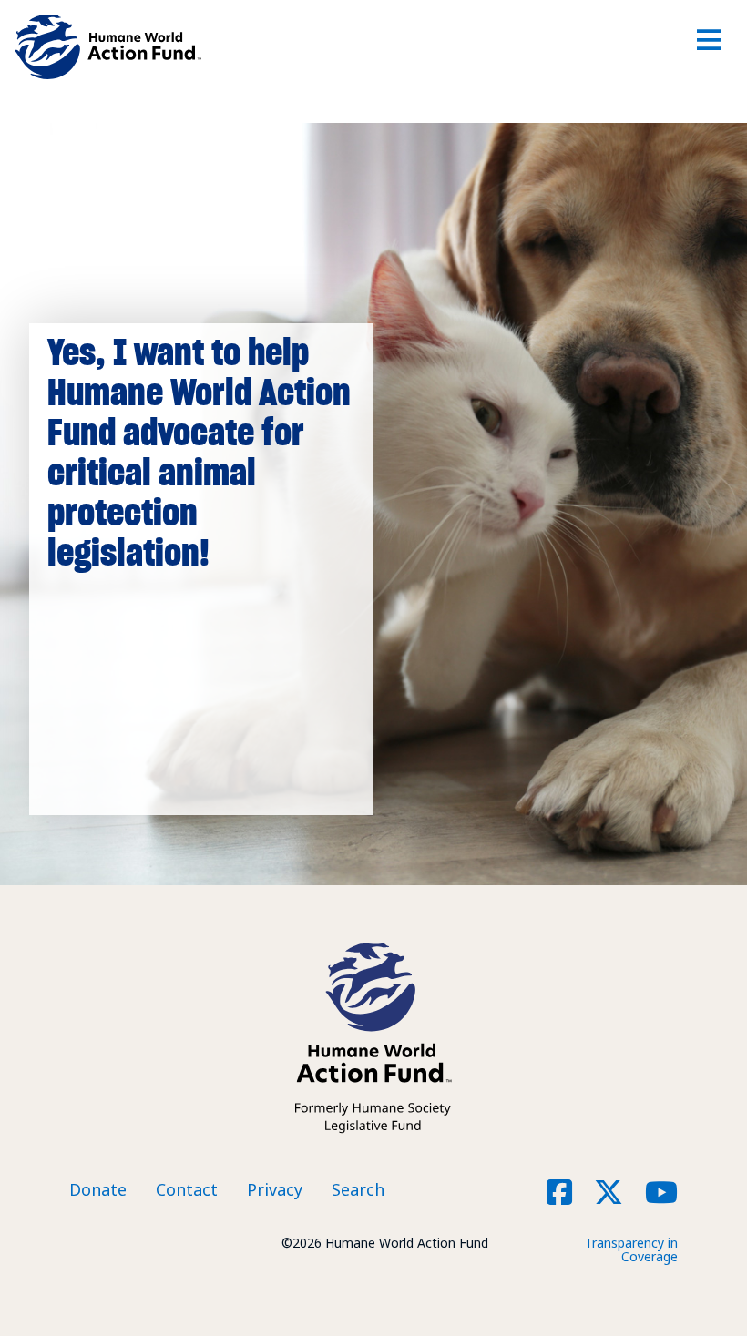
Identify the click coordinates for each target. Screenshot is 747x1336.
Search (358, 1189)
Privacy (274, 1189)
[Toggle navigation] (708, 47)
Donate (98, 1189)
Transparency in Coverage (631, 1249)
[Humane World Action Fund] (108, 47)
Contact (187, 1189)
